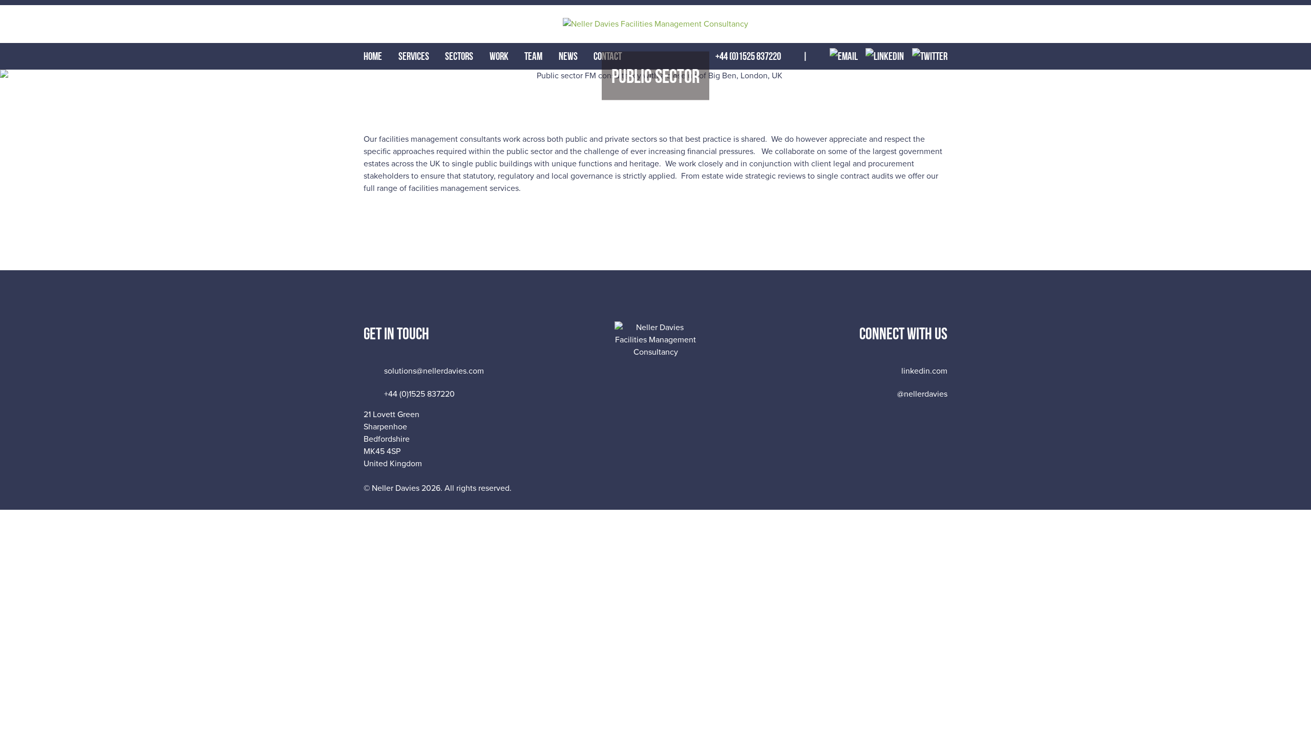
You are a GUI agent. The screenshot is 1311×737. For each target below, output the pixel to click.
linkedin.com (924, 371)
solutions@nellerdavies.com (434, 371)
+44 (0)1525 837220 (419, 394)
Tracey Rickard (931, 485)
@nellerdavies (922, 394)
